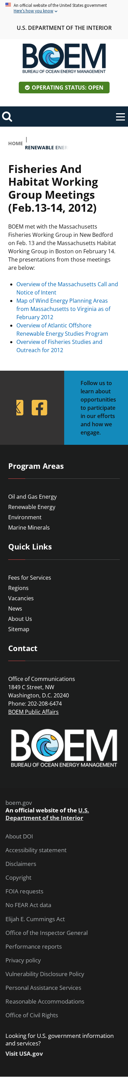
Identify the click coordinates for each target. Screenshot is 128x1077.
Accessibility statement (36, 850)
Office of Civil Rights (31, 1015)
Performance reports (33, 946)
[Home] (64, 58)
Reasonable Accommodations (44, 1001)
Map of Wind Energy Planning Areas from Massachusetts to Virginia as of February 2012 (63, 309)
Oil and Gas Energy (32, 496)
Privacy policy (23, 960)
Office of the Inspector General (46, 933)
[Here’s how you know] (64, 8)
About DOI (19, 836)
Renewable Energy (31, 507)
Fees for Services (29, 577)
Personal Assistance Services (43, 988)
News (15, 608)
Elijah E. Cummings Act (35, 919)
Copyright (18, 877)
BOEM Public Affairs (33, 712)
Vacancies (21, 598)
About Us (20, 619)
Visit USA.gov (24, 1053)
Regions (18, 588)
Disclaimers (20, 864)
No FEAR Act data (28, 905)
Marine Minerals (29, 527)
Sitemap (18, 629)
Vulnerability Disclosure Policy (44, 974)
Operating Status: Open (67, 87)
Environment (25, 517)
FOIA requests (24, 891)
